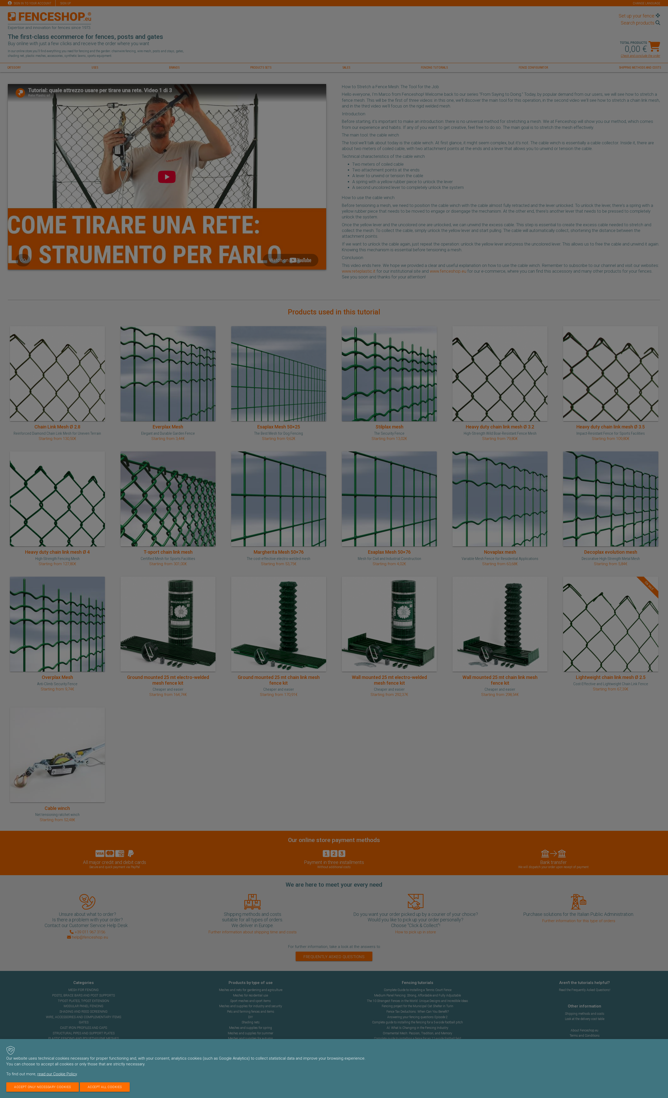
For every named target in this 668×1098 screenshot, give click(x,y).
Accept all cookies (105, 1087)
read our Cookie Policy (57, 1074)
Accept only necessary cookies (42, 1087)
